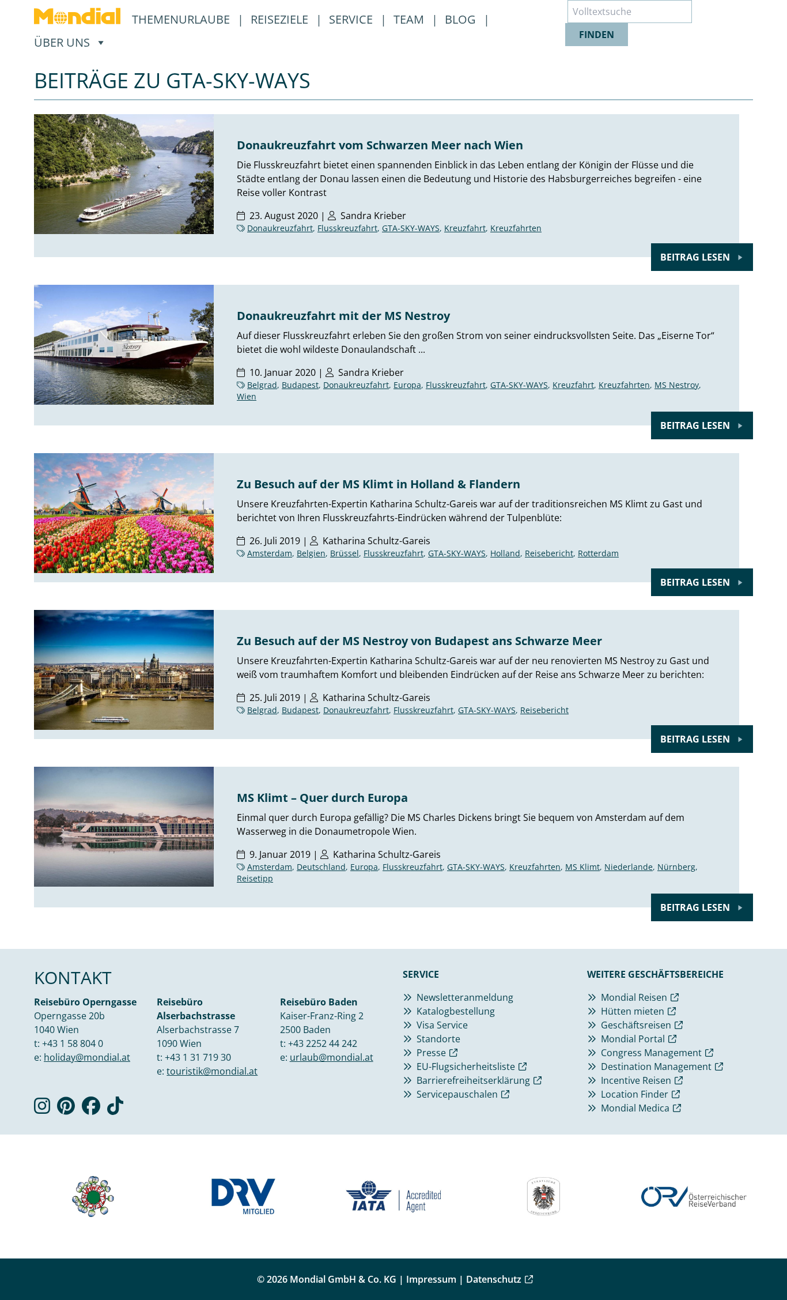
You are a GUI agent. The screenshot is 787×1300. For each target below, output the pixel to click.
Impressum (431, 1279)
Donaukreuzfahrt (280, 228)
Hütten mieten (632, 1011)
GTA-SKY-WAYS (411, 228)
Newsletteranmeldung (465, 997)
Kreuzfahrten (516, 228)
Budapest (300, 384)
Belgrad (262, 384)
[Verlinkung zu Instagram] (42, 1109)
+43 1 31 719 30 (198, 1057)
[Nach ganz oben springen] (750, 1263)
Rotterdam (598, 553)
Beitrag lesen (696, 257)
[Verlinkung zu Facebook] (91, 1109)
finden (596, 34)
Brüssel (344, 553)
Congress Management (651, 1052)
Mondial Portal (633, 1039)
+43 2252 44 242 (322, 1043)
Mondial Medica (635, 1108)
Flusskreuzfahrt (347, 228)
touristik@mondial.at (212, 1071)
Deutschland (321, 866)
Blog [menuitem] (462, 19)
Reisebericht (549, 553)
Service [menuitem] (352, 19)
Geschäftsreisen (636, 1025)
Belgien (311, 553)
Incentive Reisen (636, 1080)
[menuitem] (77, 16)
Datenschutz (493, 1279)
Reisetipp (255, 878)
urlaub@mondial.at (331, 1057)
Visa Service (442, 1025)
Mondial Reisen (634, 997)
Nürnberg (676, 866)
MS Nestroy (676, 384)
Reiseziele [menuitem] (281, 19)
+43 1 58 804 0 (72, 1043)
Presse (431, 1052)
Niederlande (628, 866)
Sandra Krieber (373, 215)
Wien (246, 396)
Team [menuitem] (410, 19)
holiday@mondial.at (87, 1057)
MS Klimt (582, 866)
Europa (407, 384)
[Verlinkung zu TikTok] (115, 1109)
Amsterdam (269, 553)
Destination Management (656, 1066)
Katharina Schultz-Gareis (376, 540)
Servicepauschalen (457, 1094)
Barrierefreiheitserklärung (473, 1080)
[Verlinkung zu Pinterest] (66, 1109)
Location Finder (634, 1094)
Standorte (438, 1039)
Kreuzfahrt (465, 228)
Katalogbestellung (456, 1011)
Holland (505, 553)
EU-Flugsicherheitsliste (466, 1066)
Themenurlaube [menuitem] (182, 19)
